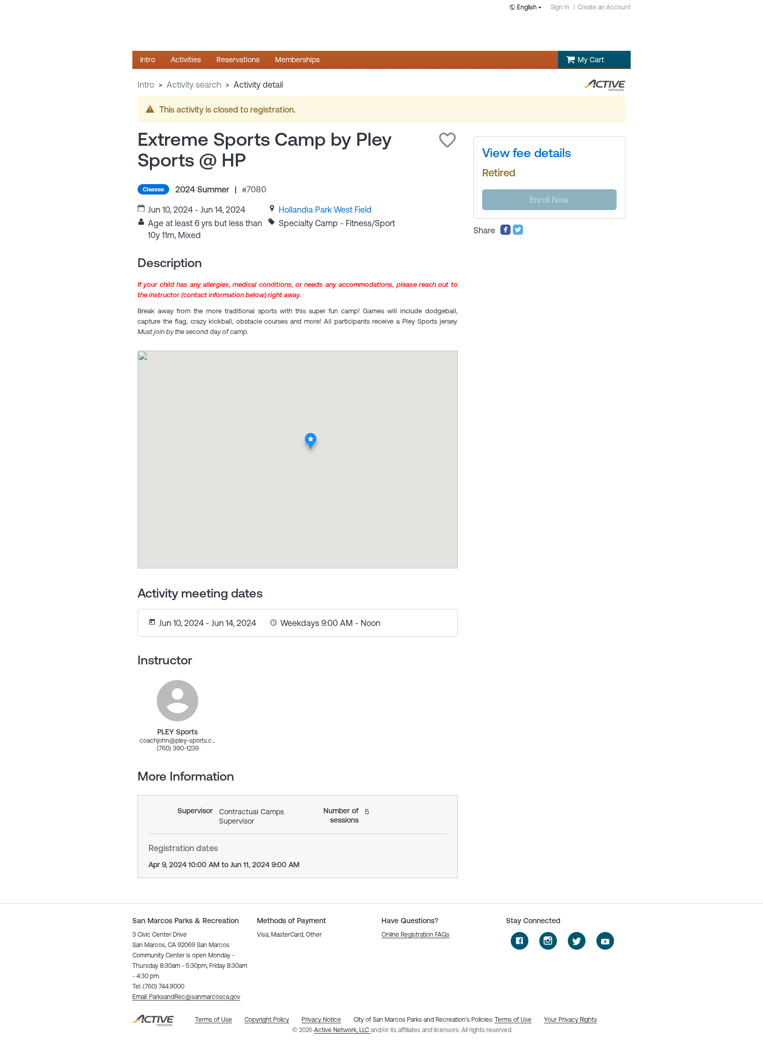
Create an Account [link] (604, 7)
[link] (325, 209)
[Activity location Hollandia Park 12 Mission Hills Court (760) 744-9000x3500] (311, 436)
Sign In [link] (560, 7)
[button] (447, 140)
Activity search (194, 84)
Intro (146, 84)
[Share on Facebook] (505, 232)
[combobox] (527, 8)
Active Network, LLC (342, 1030)
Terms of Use (513, 1019)
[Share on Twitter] (518, 232)
